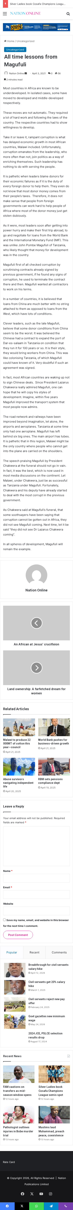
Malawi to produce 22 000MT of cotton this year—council (17, 743)
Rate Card (9, 1162)
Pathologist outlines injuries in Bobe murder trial (18, 1131)
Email (7, 887)
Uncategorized (25, 41)
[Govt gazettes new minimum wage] (15, 1021)
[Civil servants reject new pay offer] (15, 1004)
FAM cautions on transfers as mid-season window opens (17, 1090)
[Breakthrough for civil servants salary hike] (15, 970)
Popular (11, 952)
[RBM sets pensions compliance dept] (54, 767)
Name (7, 870)
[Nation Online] (25, 14)
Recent (34, 952)
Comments (59, 952)
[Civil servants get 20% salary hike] (15, 987)
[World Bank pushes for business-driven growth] (54, 727)
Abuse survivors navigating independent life (18, 783)
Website (8, 903)
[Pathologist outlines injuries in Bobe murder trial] (18, 1114)
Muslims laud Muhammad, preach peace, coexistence (51, 1131)
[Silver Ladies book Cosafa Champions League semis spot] (54, 1074)
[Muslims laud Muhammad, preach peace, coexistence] (54, 1114)
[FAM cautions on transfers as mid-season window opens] (18, 1074)
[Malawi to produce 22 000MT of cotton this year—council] (19, 727)
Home (10, 41)
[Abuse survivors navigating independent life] (19, 767)
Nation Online (16, 73)
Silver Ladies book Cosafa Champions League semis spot (51, 1090)
